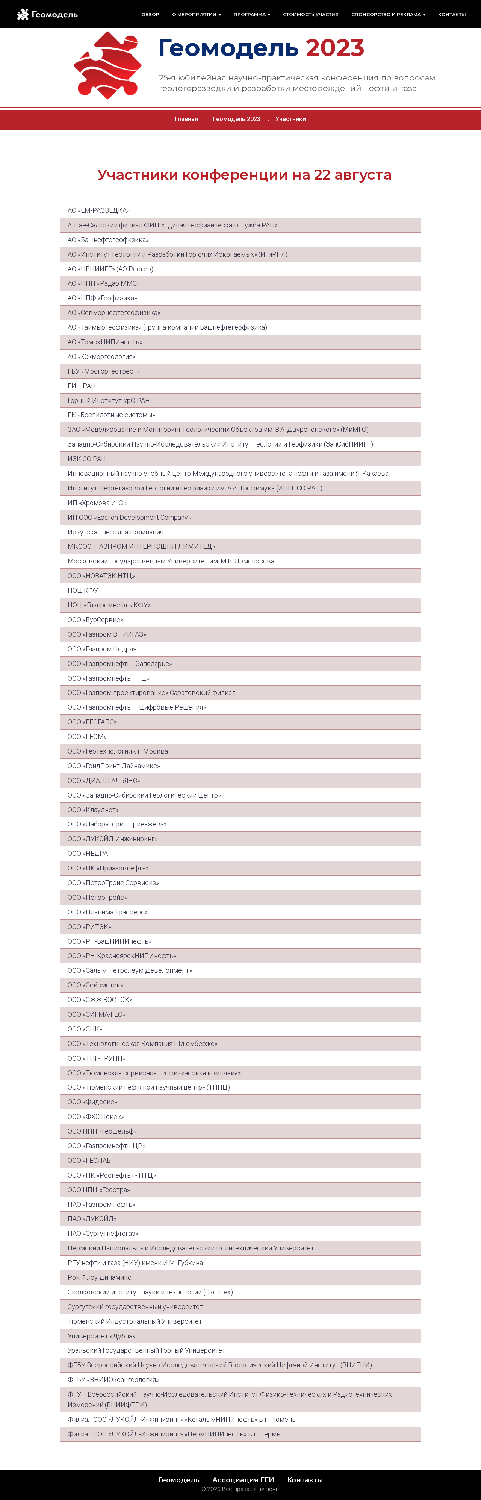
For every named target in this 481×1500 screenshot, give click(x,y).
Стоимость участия (311, 14)
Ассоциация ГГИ (243, 1480)
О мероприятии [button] (194, 14)
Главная (186, 119)
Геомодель (179, 1480)
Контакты (452, 14)
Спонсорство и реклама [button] (386, 14)
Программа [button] (250, 14)
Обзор (150, 14)
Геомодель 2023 (236, 119)
